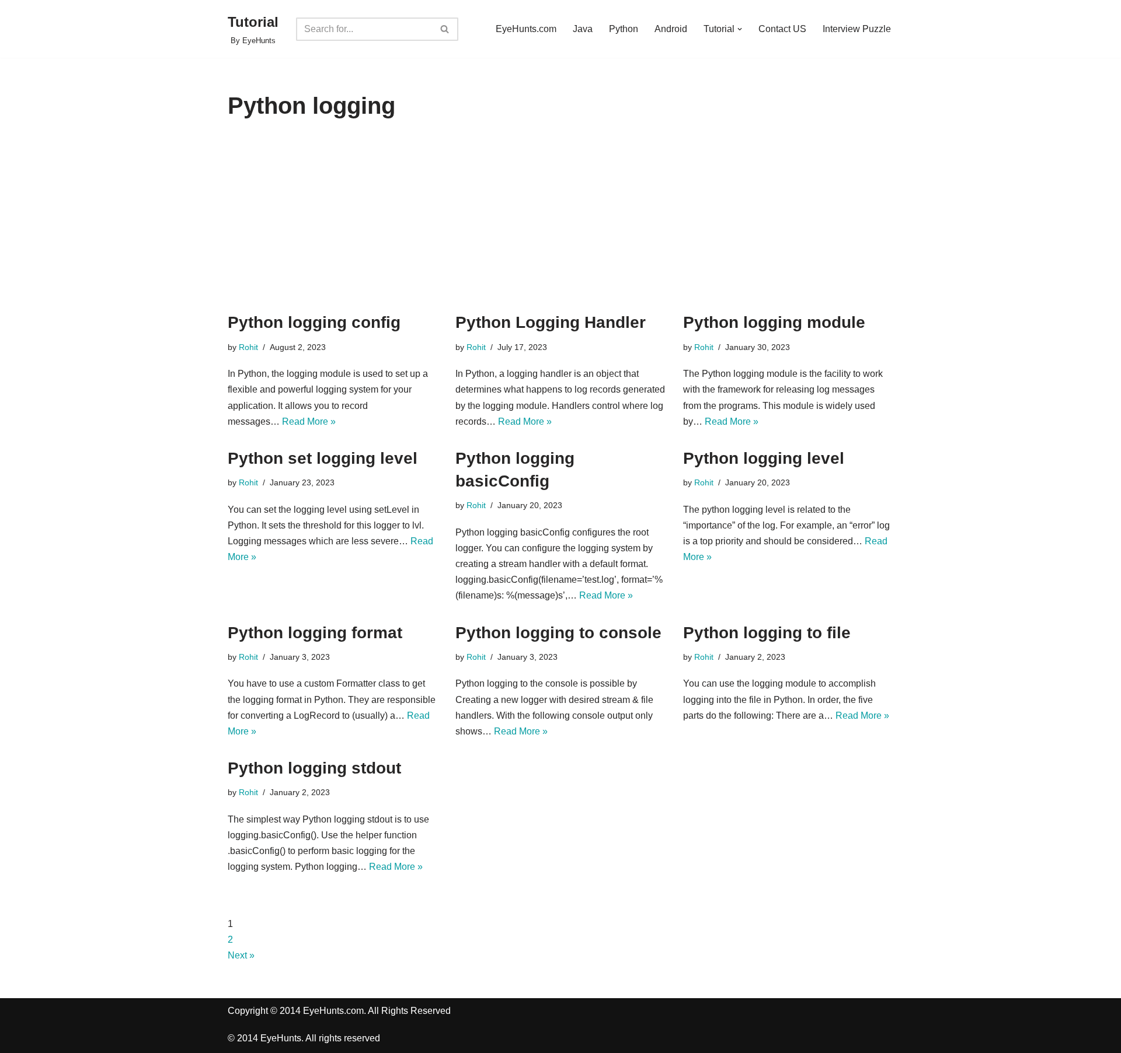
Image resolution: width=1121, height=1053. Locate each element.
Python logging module (774, 322)
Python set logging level (322, 458)
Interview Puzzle (857, 29)
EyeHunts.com (526, 29)
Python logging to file (767, 633)
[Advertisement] (560, 223)
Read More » (309, 421)
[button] (739, 29)
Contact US (782, 29)
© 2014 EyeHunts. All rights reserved (304, 1038)
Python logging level (763, 458)
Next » (241, 955)
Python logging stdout (314, 768)
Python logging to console (558, 633)
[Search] (445, 29)
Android (671, 29)
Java (583, 29)
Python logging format (315, 633)
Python (623, 29)
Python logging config (314, 322)
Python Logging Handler (550, 322)
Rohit (248, 347)
